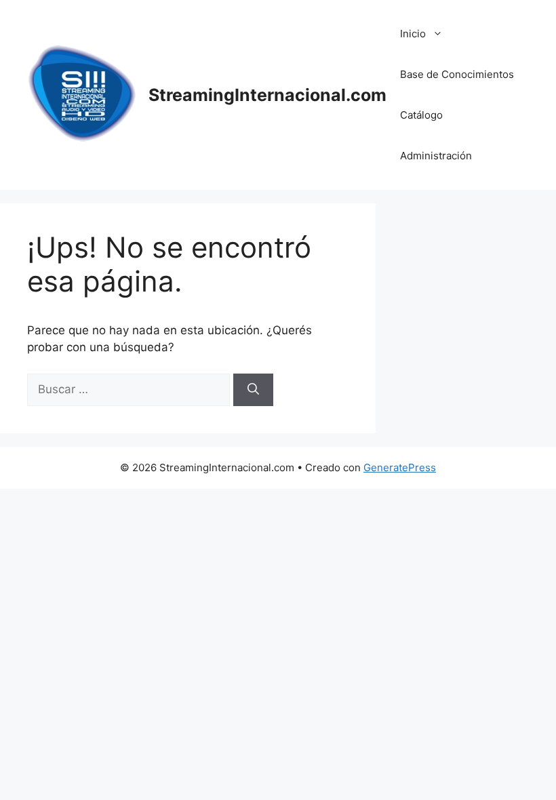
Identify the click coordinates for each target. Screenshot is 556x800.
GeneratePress (399, 467)
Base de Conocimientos (457, 74)
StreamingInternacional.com (267, 95)
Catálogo (421, 114)
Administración (436, 155)
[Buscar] (253, 390)
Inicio (413, 33)
